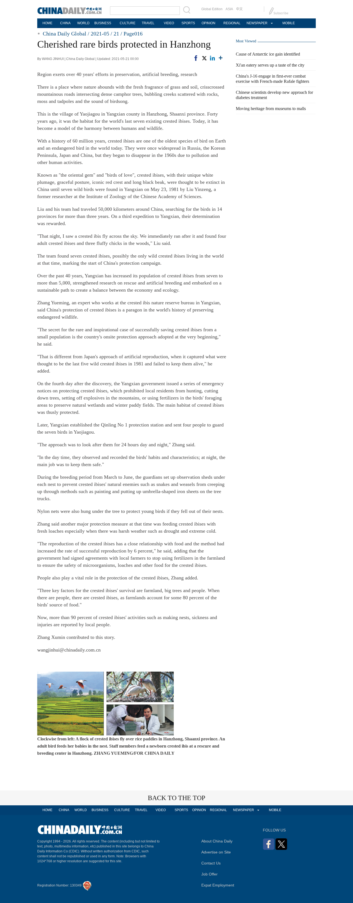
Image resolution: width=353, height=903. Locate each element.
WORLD (83, 23)
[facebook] (196, 58)
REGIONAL (231, 23)
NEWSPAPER (257, 23)
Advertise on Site (216, 852)
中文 (239, 9)
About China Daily (216, 841)
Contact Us (211, 863)
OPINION (208, 23)
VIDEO (169, 23)
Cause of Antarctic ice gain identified (268, 54)
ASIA (229, 9)
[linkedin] (212, 58)
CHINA (65, 23)
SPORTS (188, 23)
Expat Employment (217, 885)
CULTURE (127, 23)
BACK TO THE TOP (176, 797)
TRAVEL (148, 23)
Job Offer (209, 874)
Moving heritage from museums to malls (271, 108)
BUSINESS (102, 23)
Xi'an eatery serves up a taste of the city (270, 65)
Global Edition (212, 9)
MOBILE (288, 23)
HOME (47, 23)
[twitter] (204, 58)
